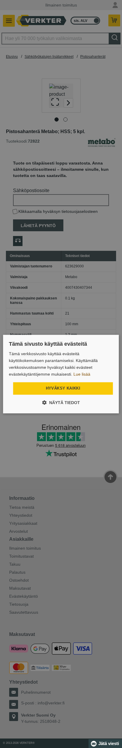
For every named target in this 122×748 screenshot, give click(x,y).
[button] (61, 402)
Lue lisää (81, 374)
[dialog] (61, 374)
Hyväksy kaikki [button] (63, 388)
